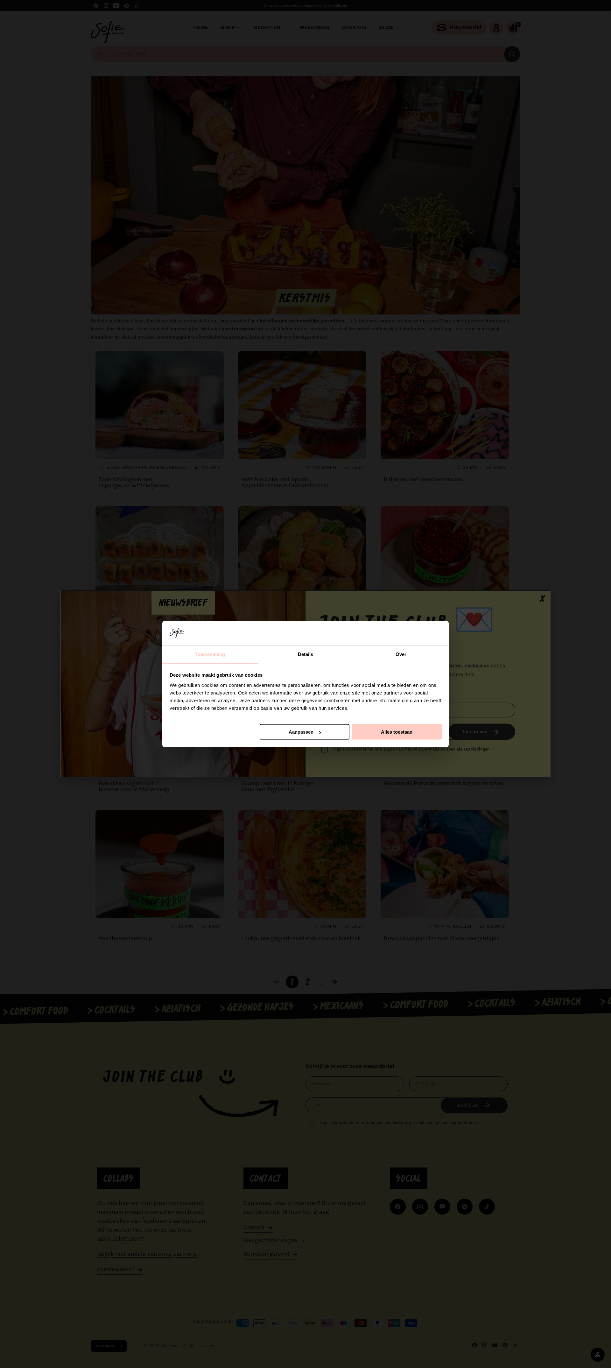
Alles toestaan (396, 732)
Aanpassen (301, 732)
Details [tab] (305, 654)
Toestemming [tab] (210, 654)
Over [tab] (401, 654)
